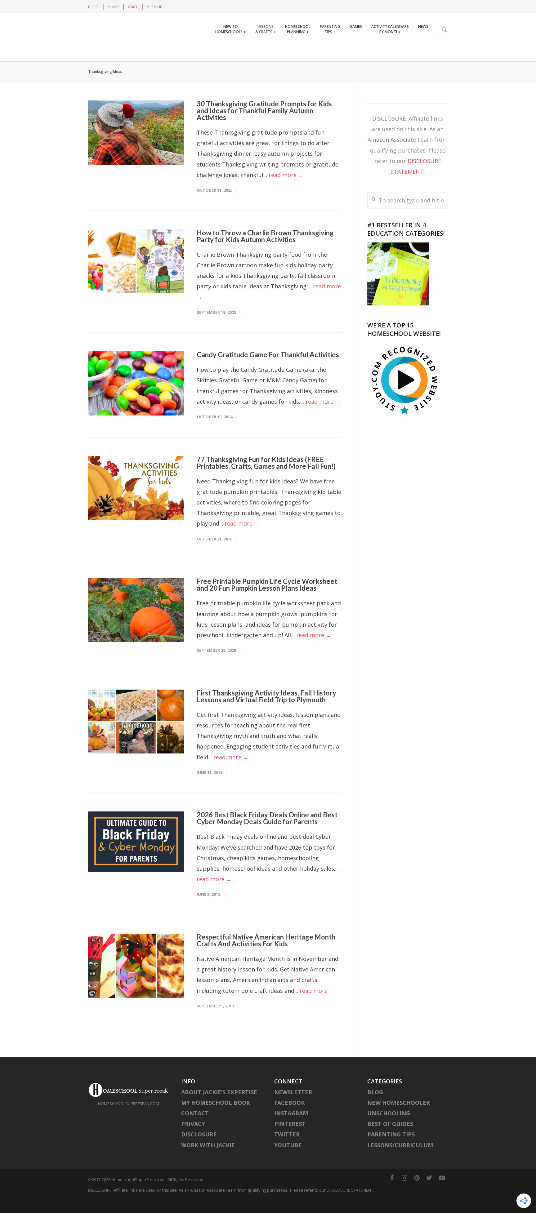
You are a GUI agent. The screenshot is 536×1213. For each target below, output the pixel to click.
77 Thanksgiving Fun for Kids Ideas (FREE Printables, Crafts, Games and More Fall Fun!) (266, 477)
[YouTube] (442, 1192)
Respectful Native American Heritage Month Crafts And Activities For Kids (266, 954)
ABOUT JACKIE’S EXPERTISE (219, 1106)
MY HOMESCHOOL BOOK (215, 1117)
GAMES (356, 55)
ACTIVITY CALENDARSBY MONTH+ (390, 57)
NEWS (423, 55)
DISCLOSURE (199, 1148)
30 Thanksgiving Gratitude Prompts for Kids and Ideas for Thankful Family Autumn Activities (264, 125)
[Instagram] (404, 1192)
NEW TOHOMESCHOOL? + (230, 57)
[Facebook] (392, 1192)
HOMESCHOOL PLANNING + (297, 57)
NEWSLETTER (293, 1106)
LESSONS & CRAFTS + (265, 57)
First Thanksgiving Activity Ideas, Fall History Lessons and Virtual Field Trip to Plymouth (266, 710)
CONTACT (195, 1127)
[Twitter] (429, 1192)
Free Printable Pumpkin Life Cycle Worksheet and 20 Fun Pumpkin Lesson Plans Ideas (267, 598)
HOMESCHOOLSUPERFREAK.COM (128, 1118)
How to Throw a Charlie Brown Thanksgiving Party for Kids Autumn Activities (265, 250)
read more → (286, 189)
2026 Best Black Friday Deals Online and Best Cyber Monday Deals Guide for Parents (267, 832)
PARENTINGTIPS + (330, 57)
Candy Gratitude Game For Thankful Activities (268, 369)
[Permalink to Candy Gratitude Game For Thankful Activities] (136, 398)
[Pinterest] (417, 1192)
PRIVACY (193, 1138)
